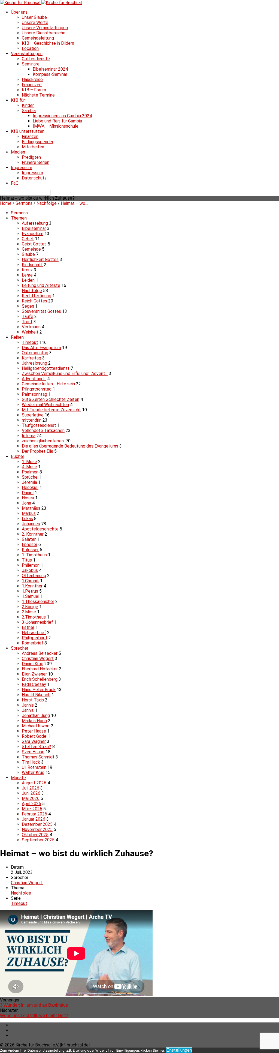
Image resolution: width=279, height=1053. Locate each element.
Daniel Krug (32, 663)
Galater (29, 539)
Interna (28, 435)
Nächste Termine (38, 95)
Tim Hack (31, 762)
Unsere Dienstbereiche (43, 32)
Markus (29, 513)
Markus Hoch (34, 720)
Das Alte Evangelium (41, 347)
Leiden (28, 280)
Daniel (28, 492)
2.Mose (29, 611)
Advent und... (34, 378)
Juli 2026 (30, 788)
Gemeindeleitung (38, 38)
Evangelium (32, 233)
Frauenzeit (32, 84)
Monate (18, 777)
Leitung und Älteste (41, 285)
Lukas (27, 518)
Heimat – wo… (74, 203)
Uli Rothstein (34, 767)
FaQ (15, 183)
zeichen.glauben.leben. (43, 440)
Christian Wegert (38, 658)
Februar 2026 (34, 814)
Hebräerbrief (34, 632)
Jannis (28, 705)
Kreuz (27, 269)
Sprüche (30, 477)
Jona (26, 503)
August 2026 (34, 782)
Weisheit (30, 332)
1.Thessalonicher (38, 601)
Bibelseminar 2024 (50, 69)
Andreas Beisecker (39, 653)
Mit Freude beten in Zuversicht (51, 409)
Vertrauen (31, 326)
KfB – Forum (34, 89)
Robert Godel (34, 736)
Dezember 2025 (37, 824)
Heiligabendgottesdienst (45, 368)
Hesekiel (30, 487)
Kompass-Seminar (50, 74)
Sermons (24, 203)
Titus (27, 560)
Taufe (27, 316)
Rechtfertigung (36, 295)
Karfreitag (31, 358)
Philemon (31, 565)
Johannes (31, 523)
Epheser (29, 544)
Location (30, 48)
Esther (28, 627)
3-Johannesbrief (37, 622)
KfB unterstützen (27, 131)
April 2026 (31, 803)
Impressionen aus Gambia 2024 (62, 115)
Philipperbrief (34, 637)
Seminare (31, 64)
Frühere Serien (35, 162)
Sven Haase (33, 751)
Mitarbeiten (33, 146)
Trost (27, 321)
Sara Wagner (34, 741)
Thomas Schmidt (38, 757)
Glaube (28, 254)
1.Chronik (30, 580)
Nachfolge (47, 203)
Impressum (21, 167)
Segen (28, 306)
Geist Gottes (34, 244)
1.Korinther (32, 586)
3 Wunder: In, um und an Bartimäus (34, 1005)
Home (5, 203)
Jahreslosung (34, 363)
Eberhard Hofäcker (40, 668)
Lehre (27, 275)
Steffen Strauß (36, 746)
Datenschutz (34, 178)
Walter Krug (33, 772)
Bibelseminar (34, 228)
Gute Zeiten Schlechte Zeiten (50, 399)
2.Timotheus (34, 617)
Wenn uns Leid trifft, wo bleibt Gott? (34, 1015)
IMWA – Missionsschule (55, 126)
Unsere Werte (35, 22)
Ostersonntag (35, 352)
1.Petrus (30, 591)
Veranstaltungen (27, 53)
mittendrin (31, 420)
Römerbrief (32, 643)
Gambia (29, 110)
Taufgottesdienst (39, 425)
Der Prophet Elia (37, 451)
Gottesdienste (36, 58)
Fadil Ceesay (34, 684)
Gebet (28, 238)
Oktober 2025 (35, 834)
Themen (19, 218)
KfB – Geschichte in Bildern (48, 43)
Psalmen (30, 472)
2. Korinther (33, 534)
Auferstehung (35, 223)
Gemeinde (31, 249)
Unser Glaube (34, 17)
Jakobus (30, 570)
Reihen (17, 337)
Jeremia (29, 482)
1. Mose (29, 461)
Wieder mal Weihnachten (45, 404)
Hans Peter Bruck (39, 689)
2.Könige (30, 606)
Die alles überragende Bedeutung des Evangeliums (70, 446)
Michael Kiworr (36, 725)
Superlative (33, 415)
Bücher (17, 456)
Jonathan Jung (36, 715)
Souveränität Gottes (41, 311)
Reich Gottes (34, 301)
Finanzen (30, 136)
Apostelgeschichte (40, 529)
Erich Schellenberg (39, 679)
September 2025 (38, 839)
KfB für (18, 100)
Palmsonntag (34, 394)
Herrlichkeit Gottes (40, 259)
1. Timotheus (34, 554)
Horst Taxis (33, 700)
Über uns (19, 12)
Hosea (28, 497)
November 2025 (37, 829)
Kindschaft (32, 264)
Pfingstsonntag (36, 389)
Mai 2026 (31, 798)
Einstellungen (179, 1050)
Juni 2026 (31, 793)
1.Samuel (30, 596)
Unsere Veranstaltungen (45, 27)
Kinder (28, 105)
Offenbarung (34, 575)
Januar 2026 (33, 819)
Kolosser (30, 549)
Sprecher (19, 648)
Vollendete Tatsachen (43, 430)
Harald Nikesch (36, 694)
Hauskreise (32, 79)
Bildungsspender (37, 141)
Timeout (30, 342)
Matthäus (31, 508)
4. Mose (29, 466)
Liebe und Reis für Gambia (57, 121)
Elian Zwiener (34, 674)
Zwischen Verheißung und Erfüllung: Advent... (65, 373)
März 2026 (32, 808)
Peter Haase (34, 731)
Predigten (31, 157)
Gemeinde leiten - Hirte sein (48, 383)
